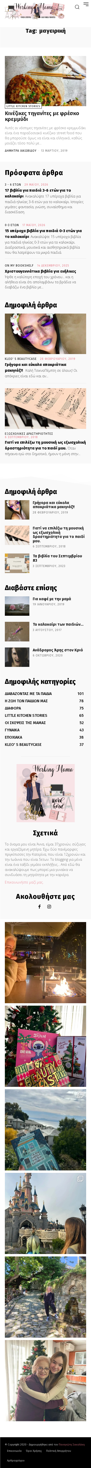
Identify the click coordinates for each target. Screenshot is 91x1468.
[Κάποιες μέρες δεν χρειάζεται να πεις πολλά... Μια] (45, 1297)
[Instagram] (49, 906)
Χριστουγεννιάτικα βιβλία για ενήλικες (40, 271)
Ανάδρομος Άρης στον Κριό (58, 650)
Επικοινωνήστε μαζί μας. (24, 882)
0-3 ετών (12, 225)
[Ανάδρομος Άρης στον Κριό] (17, 657)
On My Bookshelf (19, 265)
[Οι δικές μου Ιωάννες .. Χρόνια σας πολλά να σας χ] (45, 1380)
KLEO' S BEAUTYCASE (21, 358)
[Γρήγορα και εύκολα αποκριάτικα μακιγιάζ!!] (45, 334)
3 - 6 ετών (13, 184)
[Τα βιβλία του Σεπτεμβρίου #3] (17, 563)
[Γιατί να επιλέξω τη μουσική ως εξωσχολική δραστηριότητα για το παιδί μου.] (45, 408)
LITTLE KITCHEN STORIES (23, 106)
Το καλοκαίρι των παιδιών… (58, 624)
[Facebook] (39, 906)
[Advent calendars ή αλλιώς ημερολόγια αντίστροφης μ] (45, 1046)
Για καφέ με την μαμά (52, 599)
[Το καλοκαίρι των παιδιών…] (17, 631)
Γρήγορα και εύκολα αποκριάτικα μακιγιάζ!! (53, 504)
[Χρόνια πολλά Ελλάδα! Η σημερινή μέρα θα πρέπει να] (45, 1129)
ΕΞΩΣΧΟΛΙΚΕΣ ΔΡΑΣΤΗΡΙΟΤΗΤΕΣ (29, 433)
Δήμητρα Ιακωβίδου (21, 150)
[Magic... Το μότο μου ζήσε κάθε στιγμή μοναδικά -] (45, 962)
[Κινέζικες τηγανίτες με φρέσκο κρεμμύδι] (45, 81)
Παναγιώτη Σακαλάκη (72, 1444)
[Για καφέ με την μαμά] (17, 606)
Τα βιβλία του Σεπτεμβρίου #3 (57, 558)
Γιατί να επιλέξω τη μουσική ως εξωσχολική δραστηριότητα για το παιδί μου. (59, 534)
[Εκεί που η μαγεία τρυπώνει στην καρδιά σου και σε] (45, 1213)
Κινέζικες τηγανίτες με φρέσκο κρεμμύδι (42, 116)
